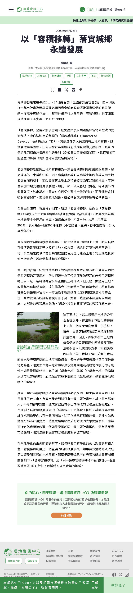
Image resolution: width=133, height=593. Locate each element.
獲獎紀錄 (95, 560)
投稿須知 (51, 560)
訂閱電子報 (105, 9)
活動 (70, 551)
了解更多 (95, 584)
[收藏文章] (52, 90)
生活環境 (27, 75)
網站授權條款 (75, 556)
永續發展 (42, 75)
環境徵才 (51, 551)
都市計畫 (56, 75)
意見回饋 (117, 560)
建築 (68, 75)
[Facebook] (114, 575)
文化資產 (81, 75)
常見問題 (95, 556)
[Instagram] (127, 575)
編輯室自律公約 (54, 556)
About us (117, 551)
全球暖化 (66, 82)
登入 (91, 9)
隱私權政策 (74, 560)
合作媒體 (117, 556)
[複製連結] (80, 90)
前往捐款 (66, 515)
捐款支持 (119, 9)
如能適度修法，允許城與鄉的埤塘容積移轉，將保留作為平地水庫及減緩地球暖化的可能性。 (38, 348)
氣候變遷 (106, 75)
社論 (70, 63)
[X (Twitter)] (120, 575)
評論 (63, 63)
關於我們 (95, 551)
